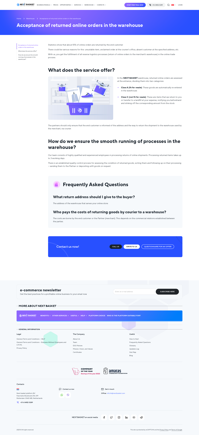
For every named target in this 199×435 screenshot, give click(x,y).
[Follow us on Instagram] (119, 417)
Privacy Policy (22, 348)
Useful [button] (74, 315)
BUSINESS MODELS (43, 5)
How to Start (134, 339)
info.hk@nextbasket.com (116, 393)
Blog (131, 355)
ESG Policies (77, 345)
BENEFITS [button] (44, 315)
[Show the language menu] (173, 5)
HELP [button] (83, 315)
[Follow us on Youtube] (134, 417)
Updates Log (134, 349)
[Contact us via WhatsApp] (62, 395)
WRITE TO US (131, 246)
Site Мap (132, 352)
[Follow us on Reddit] (141, 417)
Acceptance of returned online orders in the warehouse (28, 46)
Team (75, 342)
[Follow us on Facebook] (104, 417)
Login (180, 5)
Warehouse (89, 5)
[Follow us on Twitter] (111, 417)
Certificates (77, 352)
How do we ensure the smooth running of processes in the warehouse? (28, 57)
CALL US (115, 246)
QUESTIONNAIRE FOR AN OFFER (157, 246)
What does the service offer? (27, 51)
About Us (76, 339)
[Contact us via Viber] (68, 395)
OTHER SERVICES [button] (59, 315)
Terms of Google (176, 430)
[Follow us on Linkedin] (126, 417)
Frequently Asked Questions (140, 342)
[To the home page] (25, 5)
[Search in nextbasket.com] (168, 5)
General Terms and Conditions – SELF (31, 339)
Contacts (100, 5)
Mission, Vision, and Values (83, 349)
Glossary (132, 345)
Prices (55, 5)
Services (77, 5)
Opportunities (65, 5)
